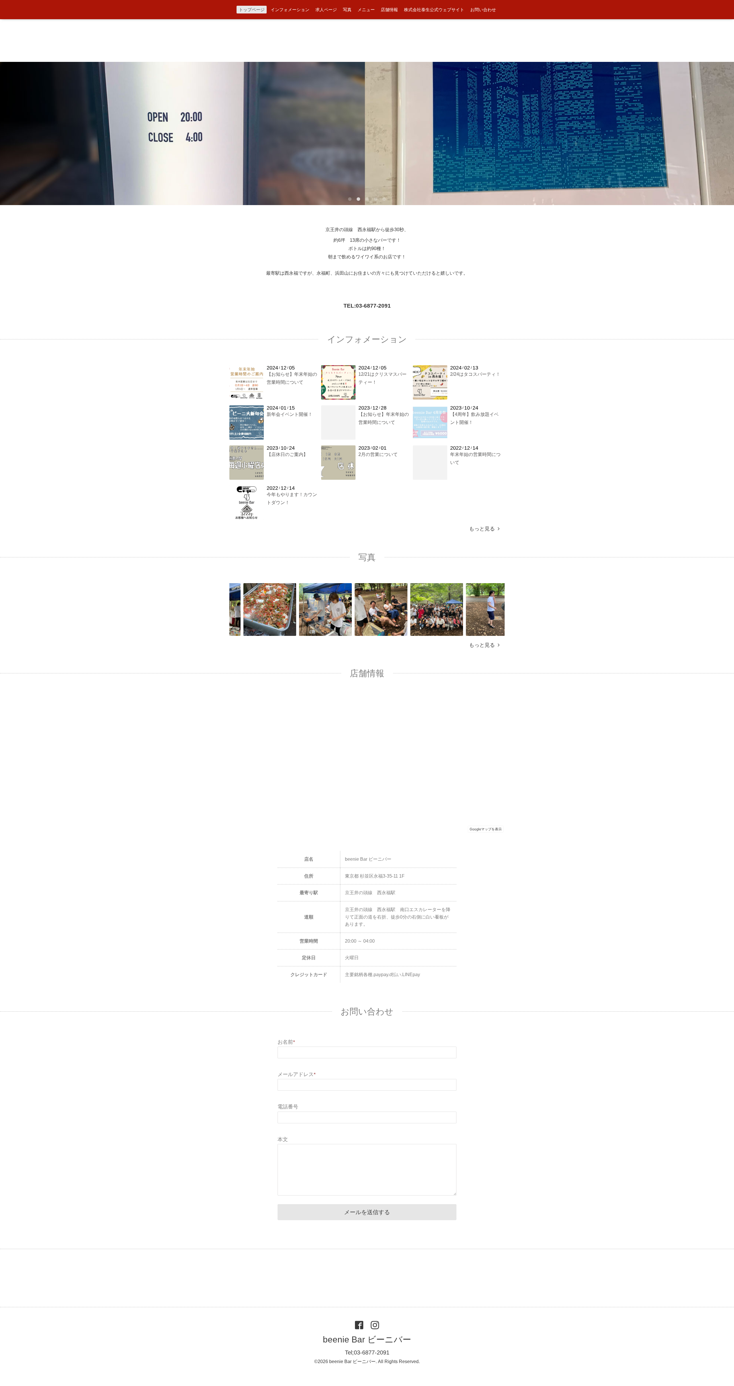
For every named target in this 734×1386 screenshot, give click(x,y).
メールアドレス (297, 1074)
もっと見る (483, 529)
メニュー (366, 9)
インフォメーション (290, 9)
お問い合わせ (483, 9)
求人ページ (326, 9)
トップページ (252, 9)
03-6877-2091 (373, 306)
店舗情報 (389, 9)
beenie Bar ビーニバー (367, 1339)
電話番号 (288, 1107)
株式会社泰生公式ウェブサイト (434, 9)
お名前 (286, 1042)
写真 (347, 9)
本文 (283, 1139)
